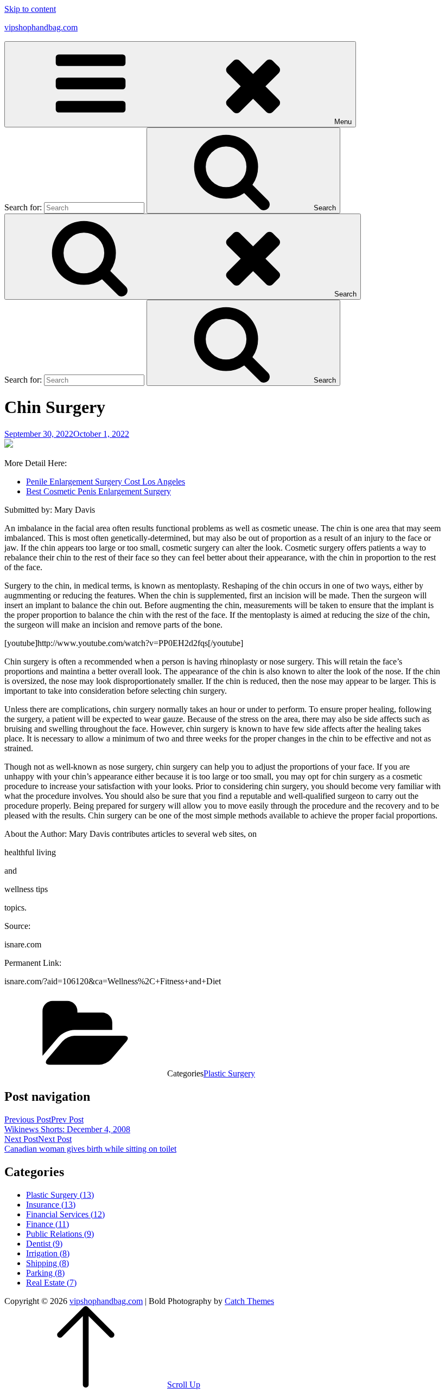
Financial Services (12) (65, 1214)
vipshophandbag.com (41, 27)
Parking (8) (45, 1272)
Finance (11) (47, 1224)
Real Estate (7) (51, 1282)
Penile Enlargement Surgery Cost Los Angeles (105, 481)
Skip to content (30, 9)
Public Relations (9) (60, 1233)
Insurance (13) (50, 1204)
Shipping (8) (47, 1263)
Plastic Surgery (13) (60, 1194)
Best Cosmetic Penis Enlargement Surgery (98, 491)
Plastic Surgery (229, 1073)
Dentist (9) (44, 1243)
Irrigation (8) (47, 1253)
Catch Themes (249, 1301)
